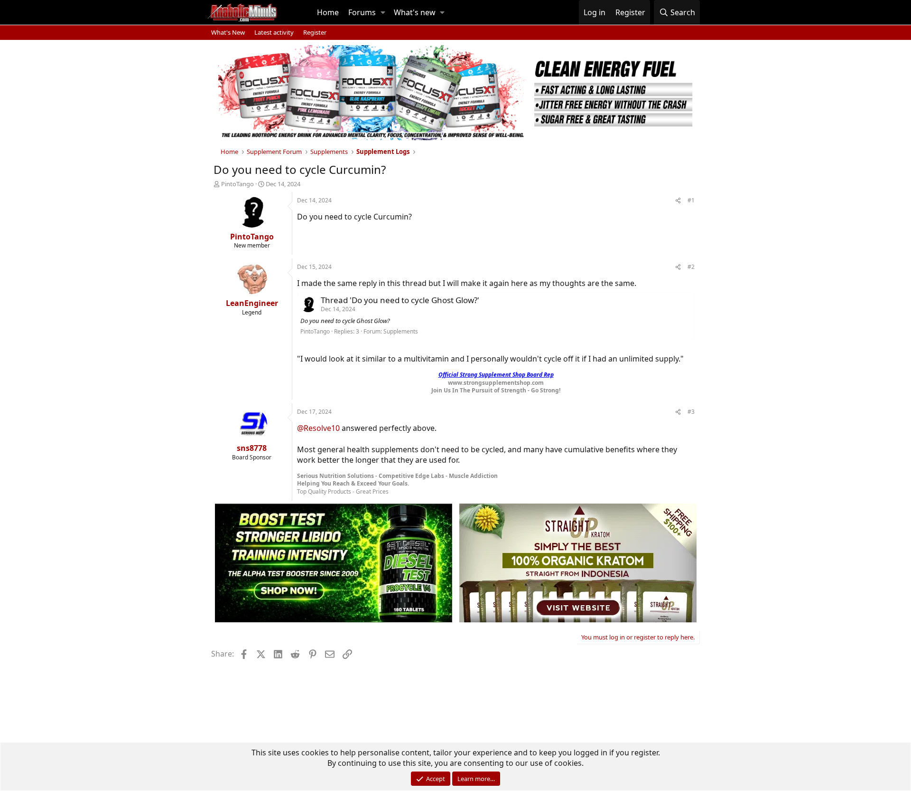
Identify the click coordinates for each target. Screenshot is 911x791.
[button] (383, 12)
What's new (415, 12)
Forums (362, 12)
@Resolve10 (318, 428)
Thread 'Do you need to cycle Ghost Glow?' (400, 300)
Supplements (400, 331)
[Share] (678, 200)
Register (314, 32)
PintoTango (237, 184)
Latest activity (274, 32)
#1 (691, 200)
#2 (691, 267)
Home (328, 12)
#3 (691, 412)
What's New (228, 32)
